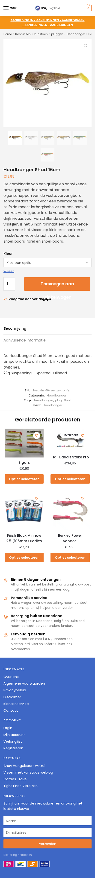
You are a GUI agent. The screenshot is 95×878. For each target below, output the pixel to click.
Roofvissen (23, 34)
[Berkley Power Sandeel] (69, 510)
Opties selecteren (24, 479)
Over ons (11, 676)
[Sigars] (24, 443)
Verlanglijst (12, 741)
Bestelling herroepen (17, 855)
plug (58, 400)
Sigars (24, 462)
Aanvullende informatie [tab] (24, 340)
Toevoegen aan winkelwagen (57, 286)
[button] (85, 45)
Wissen (8, 271)
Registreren (13, 748)
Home (7, 34)
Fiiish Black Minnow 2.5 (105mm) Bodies (24, 538)
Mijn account (14, 734)
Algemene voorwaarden (24, 683)
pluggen (57, 34)
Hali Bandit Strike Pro (70, 457)
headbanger (43, 400)
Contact (10, 710)
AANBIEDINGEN (61, 25)
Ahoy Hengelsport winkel (24, 765)
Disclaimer (12, 697)
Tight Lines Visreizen (20, 785)
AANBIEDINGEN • (49, 20)
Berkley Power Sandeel (70, 538)
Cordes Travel (15, 779)
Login (7, 727)
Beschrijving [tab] (14, 328)
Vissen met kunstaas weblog (28, 772)
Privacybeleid (14, 690)
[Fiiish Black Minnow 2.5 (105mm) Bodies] (24, 510)
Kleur (8, 253)
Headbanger (76, 34)
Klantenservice (16, 703)
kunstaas (41, 34)
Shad (67, 400)
